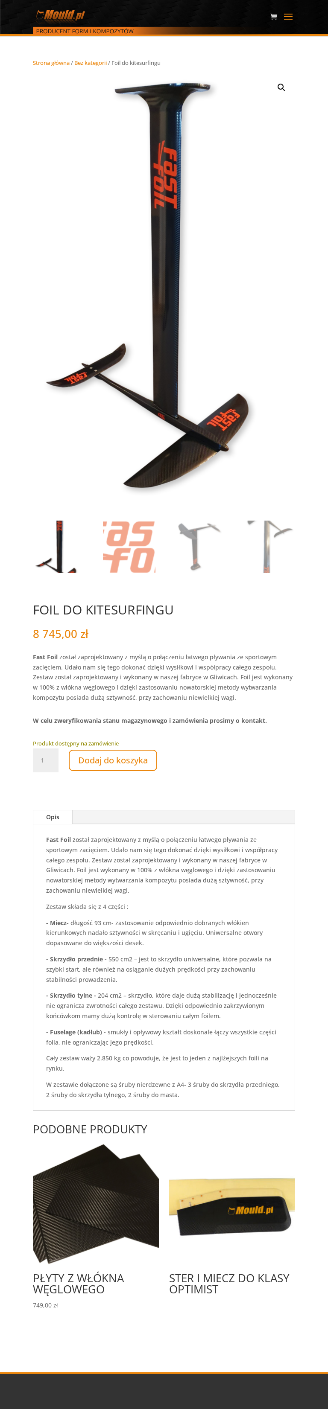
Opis (52, 817)
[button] (281, 87)
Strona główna (51, 63)
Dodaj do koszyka (113, 760)
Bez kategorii (90, 63)
